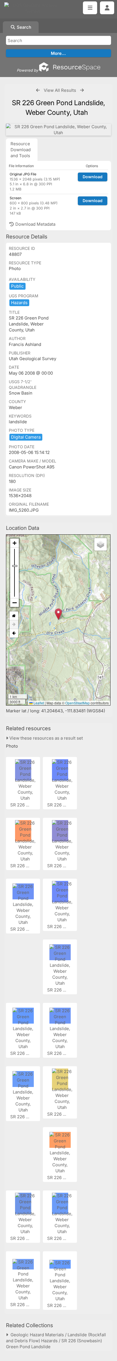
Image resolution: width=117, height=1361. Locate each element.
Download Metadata (34, 224)
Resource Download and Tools (21, 149)
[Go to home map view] (14, 615)
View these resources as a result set (45, 738)
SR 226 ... (20, 805)
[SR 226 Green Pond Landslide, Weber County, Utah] (58, 130)
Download (93, 176)
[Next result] (82, 90)
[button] (58, 614)
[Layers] (100, 544)
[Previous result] (38, 90)
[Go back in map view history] (14, 633)
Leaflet (38, 702)
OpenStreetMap (77, 702)
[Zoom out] (14, 602)
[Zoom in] (14, 543)
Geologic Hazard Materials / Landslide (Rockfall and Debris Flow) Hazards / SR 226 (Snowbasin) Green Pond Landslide (56, 1340)
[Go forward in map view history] (14, 624)
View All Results (60, 90)
